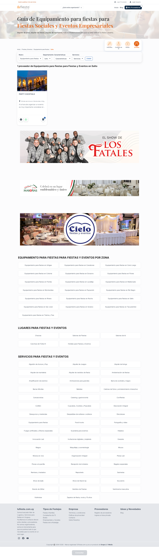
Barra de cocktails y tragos (120, 381)
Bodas (45, 517)
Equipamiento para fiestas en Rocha (79, 298)
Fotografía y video (120, 422)
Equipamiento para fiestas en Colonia (38, 273)
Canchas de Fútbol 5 (38, 344)
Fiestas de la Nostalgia (51, 522)
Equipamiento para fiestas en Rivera (38, 298)
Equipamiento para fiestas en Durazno (79, 273)
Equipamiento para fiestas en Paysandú (79, 290)
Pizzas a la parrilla (38, 464)
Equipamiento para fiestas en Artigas (38, 265)
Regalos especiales (121, 464)
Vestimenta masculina (121, 489)
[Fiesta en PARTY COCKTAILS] (32, 81)
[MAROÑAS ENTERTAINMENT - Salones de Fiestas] (79, 188)
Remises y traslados (38, 472)
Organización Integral (79, 456)
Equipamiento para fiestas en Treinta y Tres (38, 315)
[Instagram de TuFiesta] (19, 538)
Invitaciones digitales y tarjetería (79, 439)
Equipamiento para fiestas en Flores (121, 273)
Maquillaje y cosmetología (79, 447)
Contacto (72, 517)
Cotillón (38, 406)
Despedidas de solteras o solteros (79, 414)
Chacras (38, 335)
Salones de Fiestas (79, 335)
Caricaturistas (38, 397)
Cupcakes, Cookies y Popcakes (79, 406)
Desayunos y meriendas (38, 414)
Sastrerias (120, 472)
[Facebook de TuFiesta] (23, 538)
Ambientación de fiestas (121, 372)
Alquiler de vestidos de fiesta (79, 372)
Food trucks (79, 422)
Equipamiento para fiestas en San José (38, 307)
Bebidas (79, 389)
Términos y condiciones (77, 513)
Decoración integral (121, 406)
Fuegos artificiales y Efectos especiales (38, 431)
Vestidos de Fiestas (79, 489)
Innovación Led (38, 439)
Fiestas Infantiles (49, 513)
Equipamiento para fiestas (38, 422)
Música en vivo (38, 456)
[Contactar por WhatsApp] (26, 119)
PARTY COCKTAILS (27, 94)
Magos (38, 447)
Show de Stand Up (79, 481)
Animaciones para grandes (79, 381)
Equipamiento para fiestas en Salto (120, 298)
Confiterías (121, 397)
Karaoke (121, 439)
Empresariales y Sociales (51, 520)
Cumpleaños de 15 (49, 515)
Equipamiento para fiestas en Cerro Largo (120, 265)
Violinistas (38, 497)
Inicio (116, 7)
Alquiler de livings (120, 364)
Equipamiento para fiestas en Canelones (79, 265)
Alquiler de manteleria (38, 372)
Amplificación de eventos (38, 381)
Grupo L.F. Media (107, 544)
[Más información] (21, 119)
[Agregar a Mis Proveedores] (43, 119)
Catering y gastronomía (79, 397)
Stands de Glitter (38, 489)
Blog (121, 7)
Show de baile (38, 481)
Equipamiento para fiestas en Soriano (79, 307)
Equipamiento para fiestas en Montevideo (38, 290)
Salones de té (121, 335)
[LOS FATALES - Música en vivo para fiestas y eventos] (79, 147)
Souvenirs (120, 481)
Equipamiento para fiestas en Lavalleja (79, 282)
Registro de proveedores (103, 513)
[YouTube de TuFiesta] (27, 538)
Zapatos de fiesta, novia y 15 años (79, 497)
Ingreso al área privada (103, 515)
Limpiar (89, 58)
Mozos (120, 447)
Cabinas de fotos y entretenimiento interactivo (121, 389)
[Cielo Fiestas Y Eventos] (79, 229)
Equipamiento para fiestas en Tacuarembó (120, 307)
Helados (121, 431)
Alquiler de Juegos (79, 364)
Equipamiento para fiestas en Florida (38, 282)
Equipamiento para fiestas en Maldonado (121, 282)
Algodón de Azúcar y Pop (38, 364)
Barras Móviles (38, 389)
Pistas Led (120, 456)
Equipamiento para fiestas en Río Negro (120, 290)
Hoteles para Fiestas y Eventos (79, 344)
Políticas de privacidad (76, 515)
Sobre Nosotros (74, 520)
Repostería (79, 472)
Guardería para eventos (79, 431)
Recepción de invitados (79, 464)
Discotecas (121, 414)
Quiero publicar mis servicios (27, 2)
